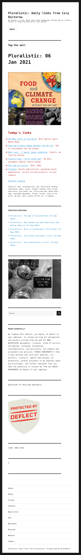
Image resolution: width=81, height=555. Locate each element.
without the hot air (36, 196)
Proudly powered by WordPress (58, 549)
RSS (9, 518)
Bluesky (12, 530)
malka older (53, 191)
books (21, 189)
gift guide (23, 191)
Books (10, 488)
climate (35, 189)
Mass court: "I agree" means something (27, 152)
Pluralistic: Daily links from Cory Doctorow (26, 549)
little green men (40, 191)
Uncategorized (28, 186)
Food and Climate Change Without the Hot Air (30, 146)
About (10, 494)
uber (24, 196)
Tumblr (11, 541)
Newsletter (13, 512)
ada (37, 186)
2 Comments (50, 196)
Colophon (12, 169)
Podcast (12, 506)
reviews (35, 193)
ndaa (9, 193)
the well (17, 196)
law (30, 191)
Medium (11, 535)
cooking (42, 189)
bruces (27, 189)
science (42, 193)
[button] (34, 279)
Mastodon (12, 524)
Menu (12, 29)
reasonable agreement (21, 193)
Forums (11, 500)
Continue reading (16, 181)
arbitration (45, 186)
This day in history (18, 166)
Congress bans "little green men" (25, 159)
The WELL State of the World (22, 139)
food (48, 189)
